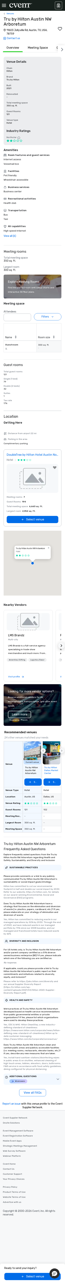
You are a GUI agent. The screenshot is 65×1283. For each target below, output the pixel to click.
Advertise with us (12, 1202)
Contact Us (8, 1169)
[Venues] (58, 5)
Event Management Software (18, 1130)
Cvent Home (9, 1164)
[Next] (61, 48)
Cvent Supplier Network (15, 1117)
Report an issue (12, 1103)
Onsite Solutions (11, 1123)
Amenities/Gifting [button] (17, 660)
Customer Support (12, 1174)
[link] (28, 621)
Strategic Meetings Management (20, 1146)
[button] (27, 316)
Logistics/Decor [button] (37, 660)
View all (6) (10, 235)
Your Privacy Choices (14, 1179)
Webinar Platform (12, 1156)
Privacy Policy (10, 1187)
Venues (10, 13)
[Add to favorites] (60, 29)
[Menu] (4, 5)
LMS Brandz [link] (16, 635)
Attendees (10, 311)
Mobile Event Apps (12, 1141)
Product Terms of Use (14, 1192)
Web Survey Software (14, 1151)
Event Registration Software (18, 1136)
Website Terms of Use (14, 1197)
